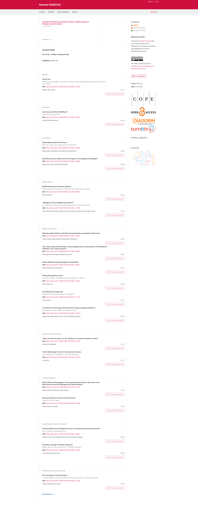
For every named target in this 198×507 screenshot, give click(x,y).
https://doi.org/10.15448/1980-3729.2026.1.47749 (63, 208)
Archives (51, 12)
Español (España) (139, 28)
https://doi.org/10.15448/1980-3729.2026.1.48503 (63, 450)
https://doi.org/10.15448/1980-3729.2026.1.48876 (63, 281)
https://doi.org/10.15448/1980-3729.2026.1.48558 (63, 161)
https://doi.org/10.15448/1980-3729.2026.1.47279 (63, 357)
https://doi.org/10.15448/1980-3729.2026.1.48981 (63, 251)
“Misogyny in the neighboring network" (66, 204)
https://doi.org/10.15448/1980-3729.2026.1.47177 (63, 297)
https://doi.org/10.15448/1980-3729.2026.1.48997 (63, 236)
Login (157, 1)
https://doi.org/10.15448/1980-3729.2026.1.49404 (63, 117)
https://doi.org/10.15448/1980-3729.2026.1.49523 (63, 87)
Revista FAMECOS (50, 4)
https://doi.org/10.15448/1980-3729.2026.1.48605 (63, 148)
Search (154, 12)
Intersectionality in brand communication (58, 399)
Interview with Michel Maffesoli (54, 113)
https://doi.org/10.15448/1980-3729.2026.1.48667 (63, 434)
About (74, 12)
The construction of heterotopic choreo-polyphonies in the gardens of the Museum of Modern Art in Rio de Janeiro (74, 248)
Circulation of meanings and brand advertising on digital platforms (68, 309)
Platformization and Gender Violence (66, 188)
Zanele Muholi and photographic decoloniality (60, 262)
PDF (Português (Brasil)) (115, 94)
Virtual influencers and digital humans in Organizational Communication (71, 430)
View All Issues (47, 494)
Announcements (63, 12)
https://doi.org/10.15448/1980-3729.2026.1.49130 (63, 481)
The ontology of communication (70, 476)
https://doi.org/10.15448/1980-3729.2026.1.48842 (63, 192)
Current (42, 12)
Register (150, 1)
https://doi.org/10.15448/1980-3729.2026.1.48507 (63, 313)
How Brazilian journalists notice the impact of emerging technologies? (70, 159)
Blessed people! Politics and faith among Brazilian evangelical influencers (71, 233)
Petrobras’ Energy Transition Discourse (61, 446)
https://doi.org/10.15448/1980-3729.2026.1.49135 (63, 387)
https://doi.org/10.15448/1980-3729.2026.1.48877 (63, 265)
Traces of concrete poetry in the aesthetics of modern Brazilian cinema (70, 338)
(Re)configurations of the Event (59, 143)
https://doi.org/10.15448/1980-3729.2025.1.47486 (63, 403)
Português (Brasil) (139, 30)
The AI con (74, 81)
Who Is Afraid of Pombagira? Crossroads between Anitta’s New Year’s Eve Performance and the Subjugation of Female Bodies (71, 383)
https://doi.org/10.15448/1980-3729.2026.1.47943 (63, 341)
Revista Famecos (145, 41)
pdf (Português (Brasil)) (115, 410)
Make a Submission (138, 76)
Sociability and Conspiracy (58, 293)
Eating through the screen (63, 277)
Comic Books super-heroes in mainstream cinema (61, 353)
